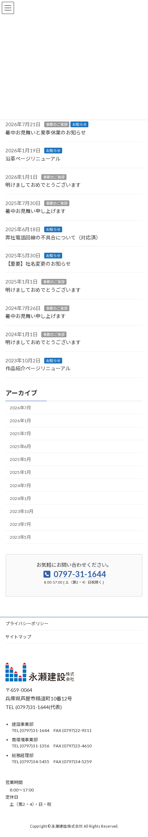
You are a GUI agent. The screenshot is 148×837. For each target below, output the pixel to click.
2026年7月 (20, 407)
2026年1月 (20, 420)
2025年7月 (20, 433)
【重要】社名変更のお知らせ (38, 264)
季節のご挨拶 (57, 124)
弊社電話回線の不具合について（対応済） (53, 237)
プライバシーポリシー (26, 623)
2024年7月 (20, 485)
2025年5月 (20, 459)
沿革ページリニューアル (32, 159)
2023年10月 (21, 511)
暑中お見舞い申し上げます (35, 211)
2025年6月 (20, 446)
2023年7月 (20, 524)
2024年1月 (20, 498)
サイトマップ (18, 636)
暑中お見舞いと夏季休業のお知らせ (45, 132)
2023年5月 (20, 537)
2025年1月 (20, 472)
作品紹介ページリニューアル (37, 368)
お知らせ (79, 124)
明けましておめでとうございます (43, 185)
